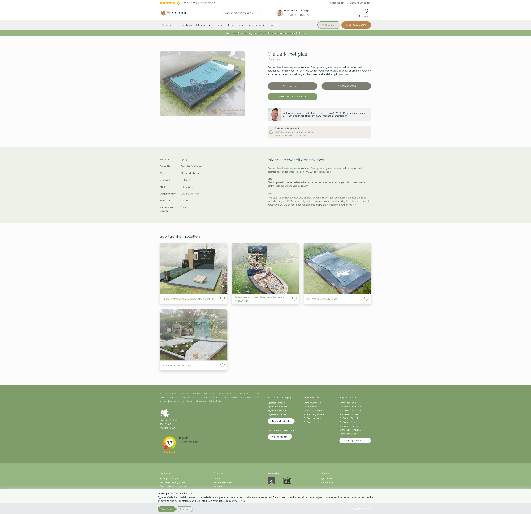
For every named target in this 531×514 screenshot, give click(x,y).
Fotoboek (186, 25)
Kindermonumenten (313, 410)
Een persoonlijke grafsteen (173, 482)
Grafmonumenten (312, 403)
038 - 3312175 (166, 424)
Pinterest (329, 478)
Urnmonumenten (312, 406)
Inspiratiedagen (336, 3)
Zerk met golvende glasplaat (321, 299)
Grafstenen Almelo (348, 403)
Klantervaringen (235, 25)
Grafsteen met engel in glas (176, 365)
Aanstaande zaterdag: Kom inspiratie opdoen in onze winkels (265, 33)
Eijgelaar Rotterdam (277, 414)
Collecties (169, 25)
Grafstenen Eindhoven (350, 426)
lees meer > (345, 74)
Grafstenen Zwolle (348, 434)
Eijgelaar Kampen (276, 403)
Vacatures (218, 486)
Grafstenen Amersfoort (350, 406)
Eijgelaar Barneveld (277, 406)
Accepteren (167, 509)
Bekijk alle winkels (281, 421)
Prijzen (219, 25)
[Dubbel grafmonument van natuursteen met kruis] (193, 268)
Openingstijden (279, 437)
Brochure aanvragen (360, 3)
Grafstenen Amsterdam (350, 410)
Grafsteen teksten (312, 418)
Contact (274, 25)
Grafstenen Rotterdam (350, 430)
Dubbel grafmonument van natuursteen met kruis (188, 299)
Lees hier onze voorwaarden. (290, 135)
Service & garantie (222, 482)
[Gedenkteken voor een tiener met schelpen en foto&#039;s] (265, 268)
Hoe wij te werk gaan (170, 478)
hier (242, 500)
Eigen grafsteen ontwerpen (173, 486)
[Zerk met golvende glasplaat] (337, 268)
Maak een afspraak (356, 25)
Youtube (329, 482)
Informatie (203, 25)
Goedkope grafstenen (314, 414)
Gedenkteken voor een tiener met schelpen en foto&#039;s (259, 299)
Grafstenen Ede (347, 422)
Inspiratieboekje (256, 25)
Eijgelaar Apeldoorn (277, 410)
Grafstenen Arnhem (348, 414)
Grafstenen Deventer (349, 418)
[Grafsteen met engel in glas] (193, 334)
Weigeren (184, 509)
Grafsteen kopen (312, 422)
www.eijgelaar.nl (167, 428)
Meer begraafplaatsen (355, 440)
